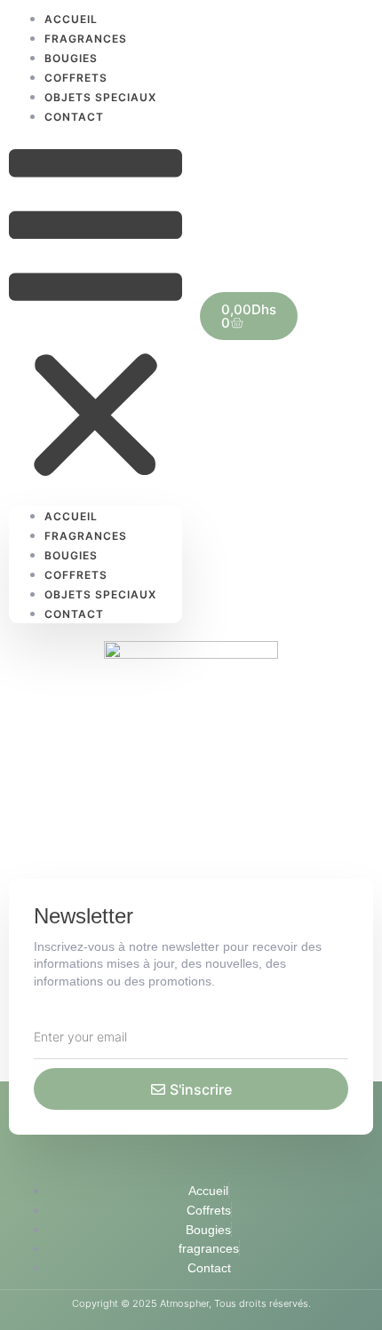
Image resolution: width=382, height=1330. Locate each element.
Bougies (71, 555)
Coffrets (75, 575)
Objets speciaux (100, 594)
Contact (74, 116)
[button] (95, 316)
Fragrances (85, 535)
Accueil (71, 516)
